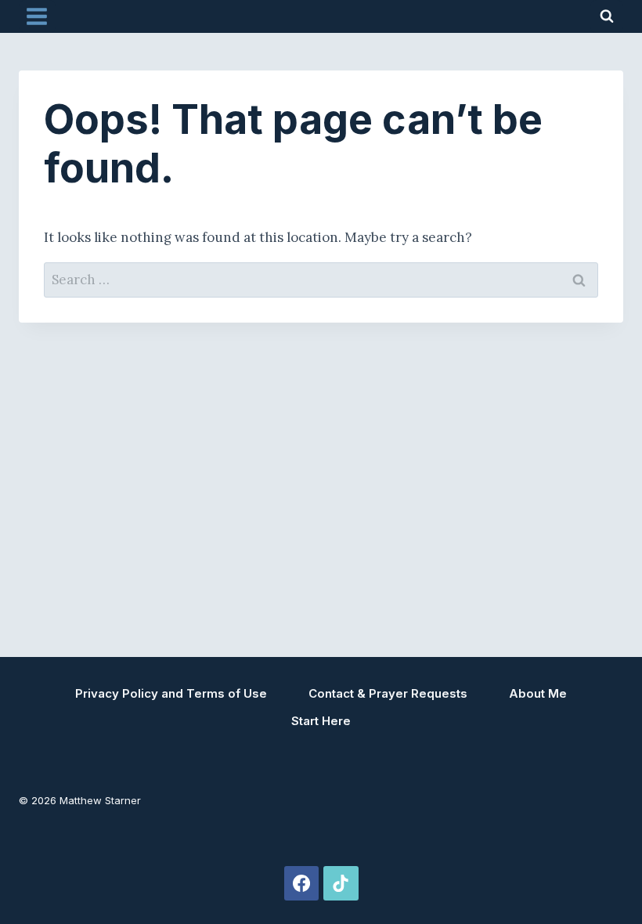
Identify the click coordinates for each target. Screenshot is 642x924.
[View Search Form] (606, 16)
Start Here (321, 720)
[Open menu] (37, 16)
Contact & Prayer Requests (387, 693)
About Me (538, 693)
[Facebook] (301, 883)
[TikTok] (340, 883)
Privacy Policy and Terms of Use (171, 693)
